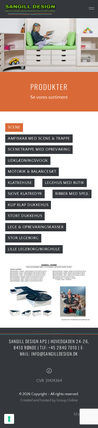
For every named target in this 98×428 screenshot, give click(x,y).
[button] (91, 9)
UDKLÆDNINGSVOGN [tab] (28, 160)
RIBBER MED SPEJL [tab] (72, 193)
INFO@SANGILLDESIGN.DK (54, 354)
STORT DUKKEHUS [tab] (25, 216)
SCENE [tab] (14, 127)
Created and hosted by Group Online (49, 400)
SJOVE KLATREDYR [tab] (25, 193)
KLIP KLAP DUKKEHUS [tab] (28, 205)
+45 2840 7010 (63, 347)
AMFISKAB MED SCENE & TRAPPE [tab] (39, 138)
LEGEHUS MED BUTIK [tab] (64, 183)
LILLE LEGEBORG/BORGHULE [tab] (34, 249)
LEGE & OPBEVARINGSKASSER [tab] (36, 227)
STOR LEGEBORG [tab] (23, 238)
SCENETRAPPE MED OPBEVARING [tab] (39, 149)
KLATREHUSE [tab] (20, 183)
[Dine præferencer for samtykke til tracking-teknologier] (9, 419)
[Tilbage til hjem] (30, 9)
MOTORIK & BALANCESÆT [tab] (32, 171)
